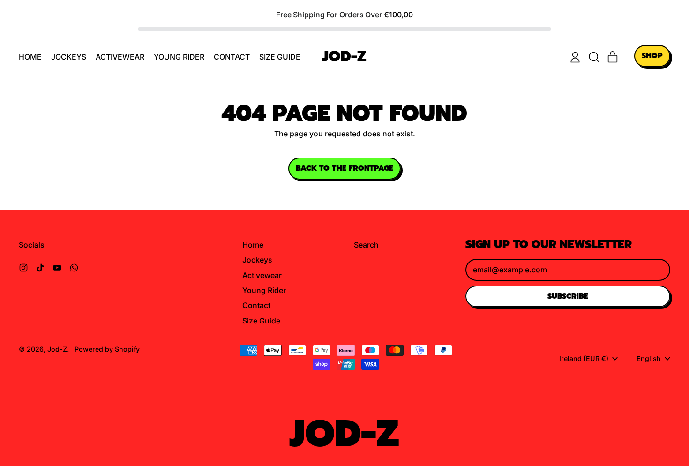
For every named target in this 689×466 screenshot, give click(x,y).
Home (30, 56)
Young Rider (179, 56)
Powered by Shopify (107, 349)
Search (366, 244)
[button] (593, 57)
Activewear (120, 56)
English (649, 358)
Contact (232, 56)
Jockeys (68, 56)
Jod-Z (344, 57)
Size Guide (279, 56)
